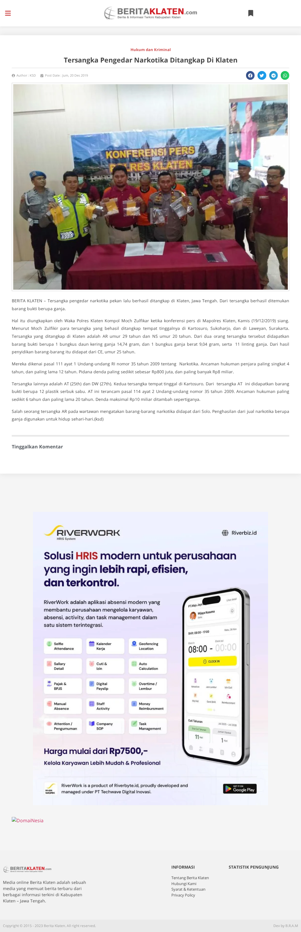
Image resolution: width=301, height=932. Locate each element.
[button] (8, 13)
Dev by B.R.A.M (285, 925)
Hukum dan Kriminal (151, 49)
